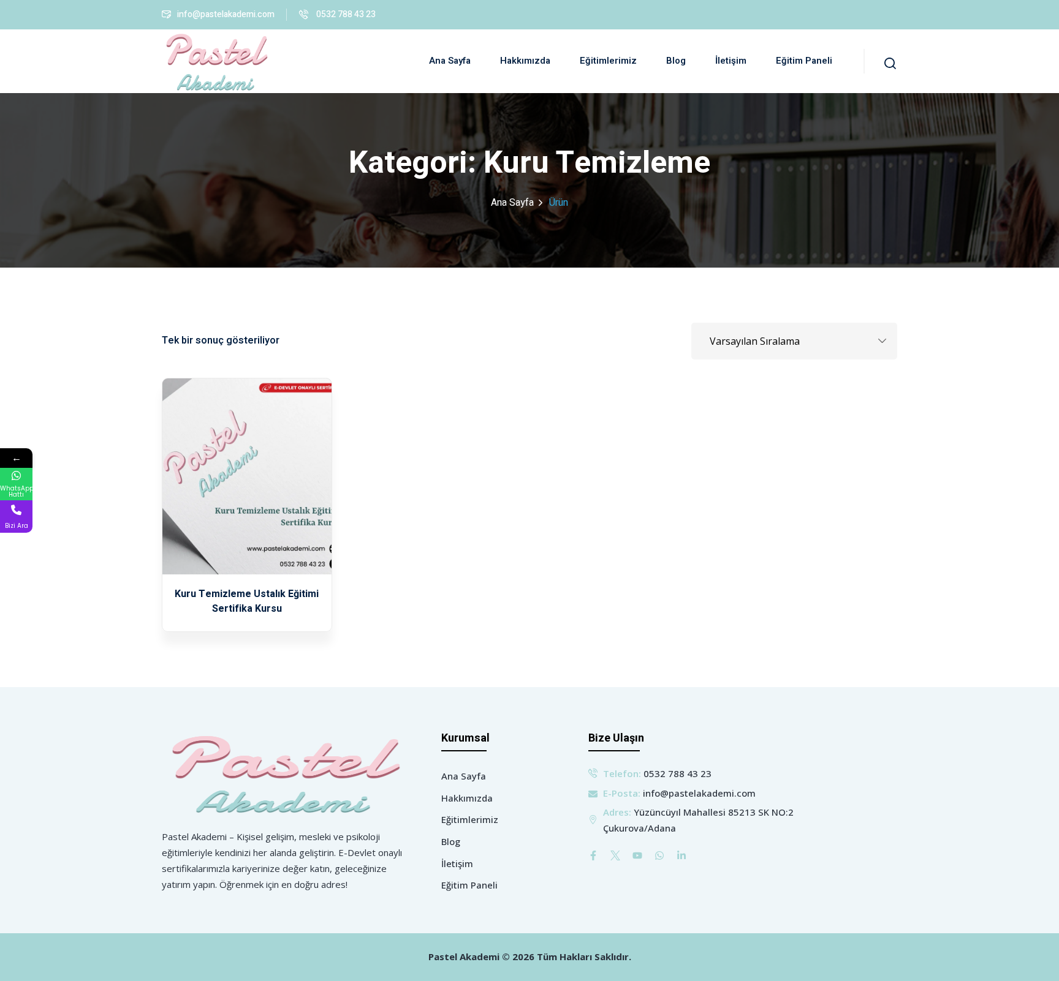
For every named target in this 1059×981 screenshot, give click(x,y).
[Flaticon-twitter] (615, 855)
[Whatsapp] (659, 855)
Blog (676, 60)
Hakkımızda (525, 60)
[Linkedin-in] (681, 855)
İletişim (730, 60)
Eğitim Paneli (804, 60)
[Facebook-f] (593, 855)
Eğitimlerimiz (608, 60)
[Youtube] (637, 855)
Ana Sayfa (450, 60)
